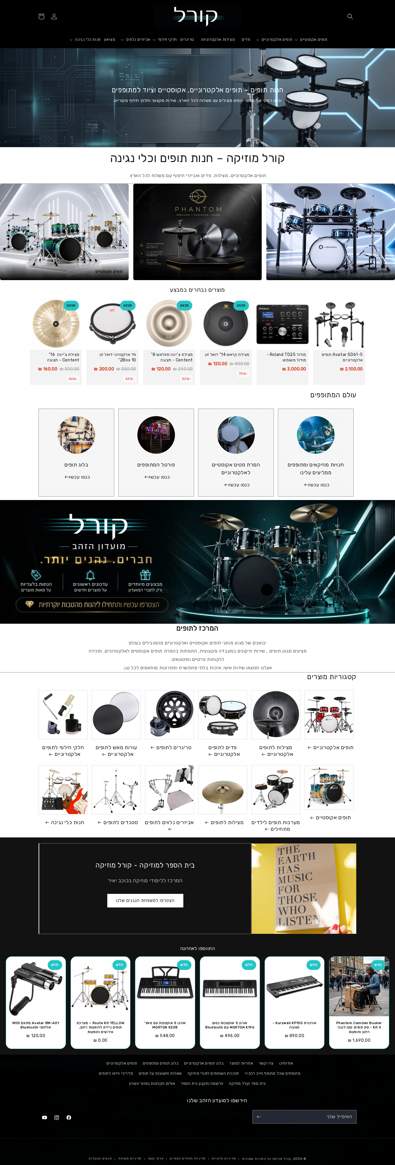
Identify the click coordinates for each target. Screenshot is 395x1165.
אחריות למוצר (241, 1063)
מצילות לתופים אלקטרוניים (276, 750)
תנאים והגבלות (100, 1158)
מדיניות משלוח (129, 1158)
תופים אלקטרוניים (333, 747)
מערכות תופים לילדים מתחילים (276, 825)
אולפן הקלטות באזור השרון (152, 1083)
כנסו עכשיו (319, 485)
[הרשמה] (258, 1117)
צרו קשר (266, 1063)
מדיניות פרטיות (224, 1158)
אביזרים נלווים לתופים (169, 822)
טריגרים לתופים (173, 747)
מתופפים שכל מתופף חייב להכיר (272, 1073)
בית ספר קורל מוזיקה (247, 1083)
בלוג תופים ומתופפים (160, 1063)
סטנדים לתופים (121, 822)
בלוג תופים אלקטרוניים (204, 1063)
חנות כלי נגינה (67, 822)
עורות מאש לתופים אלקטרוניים (116, 750)
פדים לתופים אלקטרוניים (224, 750)
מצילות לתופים (227, 822)
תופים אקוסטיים (333, 817)
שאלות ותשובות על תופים (160, 1073)
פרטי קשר (156, 1158)
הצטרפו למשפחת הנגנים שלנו (145, 900)
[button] (350, 16)
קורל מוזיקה (281, 1159)
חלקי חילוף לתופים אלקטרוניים (63, 750)
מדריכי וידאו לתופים (116, 1073)
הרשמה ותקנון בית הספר (202, 1083)
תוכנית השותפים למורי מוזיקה (213, 1073)
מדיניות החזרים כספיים (188, 1158)
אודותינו (286, 1063)
